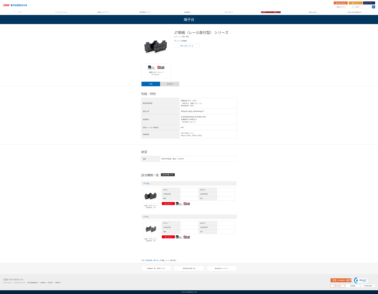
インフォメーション (61, 12)
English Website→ (369, 3)
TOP (143, 260)
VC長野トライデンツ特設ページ (271, 12)
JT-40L (146, 217)
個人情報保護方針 (33, 282)
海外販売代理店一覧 (189, 268)
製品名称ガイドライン (222, 268)
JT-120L (146, 183)
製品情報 (149, 260)
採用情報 (187, 12)
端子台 (156, 260)
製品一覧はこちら (185, 46)
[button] (361, 280)
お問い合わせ (313, 12)
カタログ (169, 203)
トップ (19, 12)
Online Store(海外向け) (355, 12)
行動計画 (43, 282)
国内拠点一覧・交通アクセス (156, 268)
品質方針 (50, 282)
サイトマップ (8, 282)
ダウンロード (229, 12)
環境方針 (58, 282)
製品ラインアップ (103, 12)
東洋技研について (145, 12)
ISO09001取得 (368, 286)
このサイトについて (19, 282)
